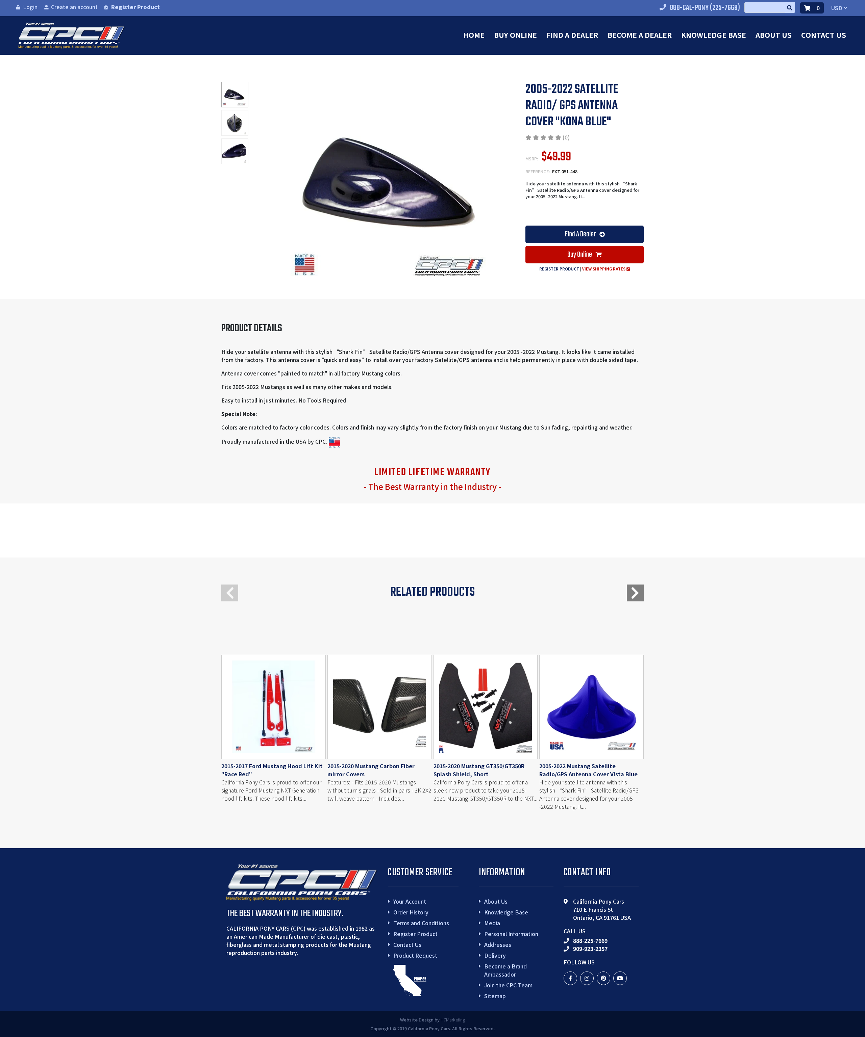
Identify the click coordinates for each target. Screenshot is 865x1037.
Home (474, 35)
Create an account (74, 7)
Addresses (497, 944)
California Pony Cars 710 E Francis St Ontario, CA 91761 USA (602, 909)
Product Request (415, 955)
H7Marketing (453, 1019)
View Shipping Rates (604, 268)
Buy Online (515, 35)
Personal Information (511, 934)
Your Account (409, 901)
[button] (635, 593)
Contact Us (823, 35)
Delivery (495, 955)
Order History (410, 912)
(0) (566, 137)
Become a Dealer (640, 35)
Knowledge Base (713, 35)
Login (30, 7)
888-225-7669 (590, 940)
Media (492, 923)
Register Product (135, 7)
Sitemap (495, 996)
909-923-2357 (590, 948)
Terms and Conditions (421, 923)
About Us (774, 35)
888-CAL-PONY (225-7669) (705, 8)
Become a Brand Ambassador (505, 970)
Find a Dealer (572, 35)
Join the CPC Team (508, 985)
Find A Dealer (581, 234)
